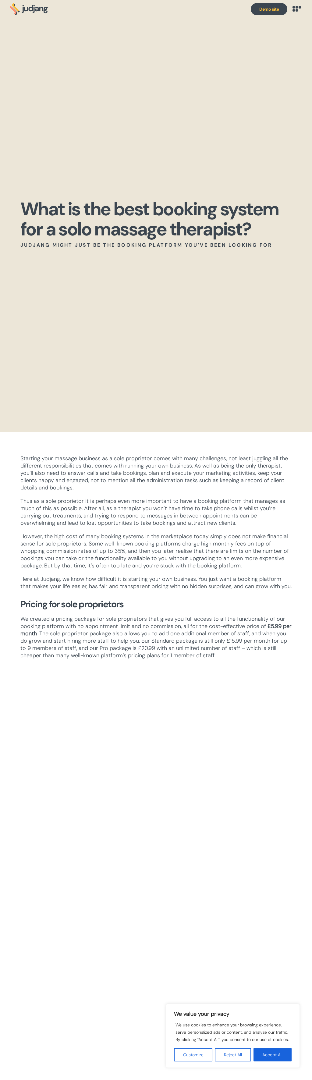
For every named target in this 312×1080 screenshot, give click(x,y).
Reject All (233, 1054)
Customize (193, 1054)
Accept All (272, 1054)
